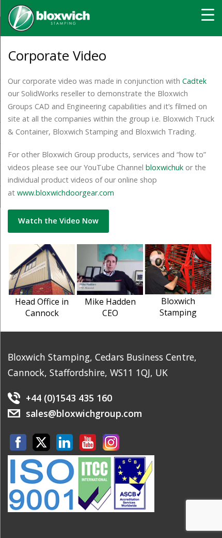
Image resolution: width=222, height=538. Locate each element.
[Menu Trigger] (208, 14)
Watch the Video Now (58, 221)
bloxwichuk (164, 167)
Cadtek (194, 81)
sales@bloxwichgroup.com (84, 413)
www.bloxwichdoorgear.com (65, 193)
